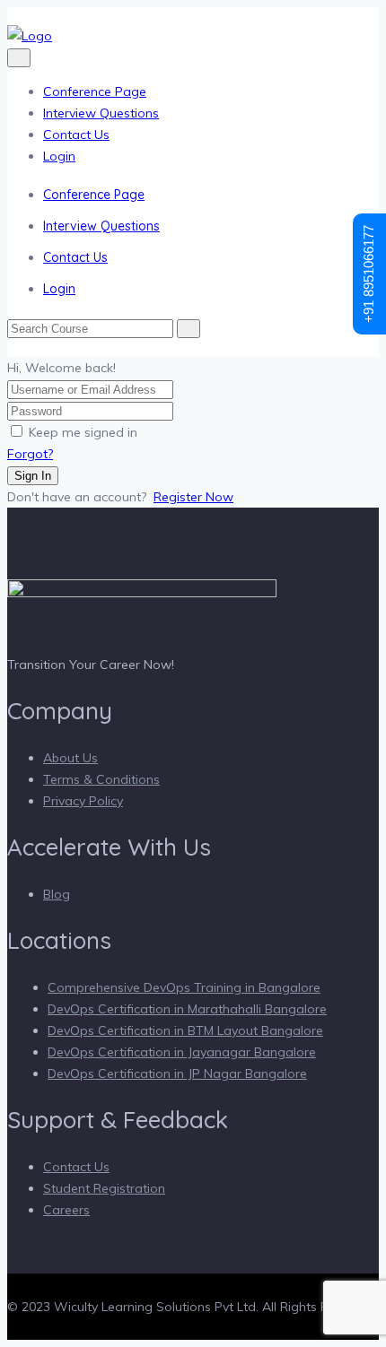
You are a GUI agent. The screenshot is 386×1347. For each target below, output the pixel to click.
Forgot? (30, 454)
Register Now (193, 497)
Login (59, 156)
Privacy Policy (83, 801)
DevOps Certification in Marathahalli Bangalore (187, 1009)
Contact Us (76, 134)
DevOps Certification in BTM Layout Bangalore (185, 1030)
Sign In (32, 475)
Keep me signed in (83, 432)
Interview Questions (101, 113)
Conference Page (94, 91)
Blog (56, 894)
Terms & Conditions (101, 779)
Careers (66, 1210)
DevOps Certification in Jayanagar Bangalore (182, 1052)
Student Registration (104, 1188)
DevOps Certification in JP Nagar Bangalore (177, 1073)
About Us (70, 758)
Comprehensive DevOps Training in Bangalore (184, 987)
